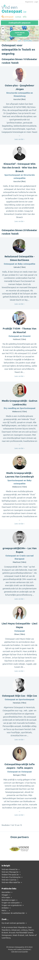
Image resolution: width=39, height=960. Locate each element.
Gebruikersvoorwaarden (19, 952)
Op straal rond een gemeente (13, 923)
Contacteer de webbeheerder (13, 913)
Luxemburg (6, 938)
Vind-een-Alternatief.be (11, 882)
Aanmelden (6, 892)
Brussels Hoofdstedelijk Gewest (21, 933)
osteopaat (9, 17)
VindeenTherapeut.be (10, 875)
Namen (31, 935)
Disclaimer (26, 949)
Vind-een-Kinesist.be (10, 869)
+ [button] (3, 28)
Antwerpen (15, 930)
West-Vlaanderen (20, 927)
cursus (18, 17)
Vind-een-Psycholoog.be (11, 877)
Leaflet (19, 41)
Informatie (6, 897)
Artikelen (5, 908)
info (24, 17)
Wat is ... (5, 910)
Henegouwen (7, 935)
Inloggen (5, 895)
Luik (26, 935)
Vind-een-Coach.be (9, 880)
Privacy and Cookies (15, 949)
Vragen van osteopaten (11, 903)
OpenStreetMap (28, 41)
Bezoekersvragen (8, 900)
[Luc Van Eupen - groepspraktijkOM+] (23, 27)
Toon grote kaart (19, 33)
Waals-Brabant (18, 935)
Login (36, 2)
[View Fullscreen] (3, 36)
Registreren (29, 2)
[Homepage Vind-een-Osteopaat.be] (19, 9)
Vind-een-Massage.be (10, 872)
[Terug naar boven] (34, 955)
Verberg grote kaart (19, 38)
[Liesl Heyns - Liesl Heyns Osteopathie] (25, 28)
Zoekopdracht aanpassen (20, 23)
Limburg (24, 930)
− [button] (3, 32)
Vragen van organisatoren (12, 905)
